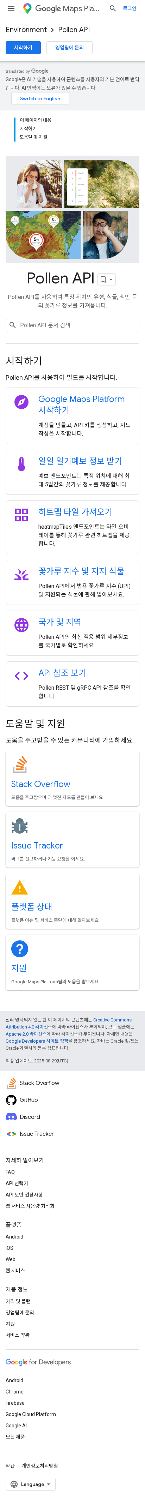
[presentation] (72, 361)
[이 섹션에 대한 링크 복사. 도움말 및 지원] (75, 725)
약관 (10, 1466)
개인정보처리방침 (39, 1466)
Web (10, 1259)
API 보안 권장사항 (24, 1195)
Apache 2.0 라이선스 (26, 1034)
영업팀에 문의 (69, 47)
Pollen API (74, 29)
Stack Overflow (40, 784)
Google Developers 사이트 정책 (37, 1041)
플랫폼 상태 (31, 907)
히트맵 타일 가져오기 (75, 512)
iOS (9, 1248)
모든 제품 (15, 1437)
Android (14, 1237)
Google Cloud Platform (31, 1414)
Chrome (15, 1392)
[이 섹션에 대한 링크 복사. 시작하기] (52, 362)
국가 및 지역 (59, 622)
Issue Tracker (37, 845)
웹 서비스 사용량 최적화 (30, 1206)
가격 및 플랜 (18, 1301)
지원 (19, 968)
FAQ (10, 1172)
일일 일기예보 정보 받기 (80, 461)
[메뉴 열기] (11, 8)
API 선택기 (17, 1183)
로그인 (130, 8)
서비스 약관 (18, 1335)
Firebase (15, 1403)
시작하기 (23, 47)
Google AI (16, 1425)
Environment (26, 29)
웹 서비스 (15, 1270)
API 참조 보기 (62, 673)
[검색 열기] (113, 8)
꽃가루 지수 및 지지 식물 (81, 571)
